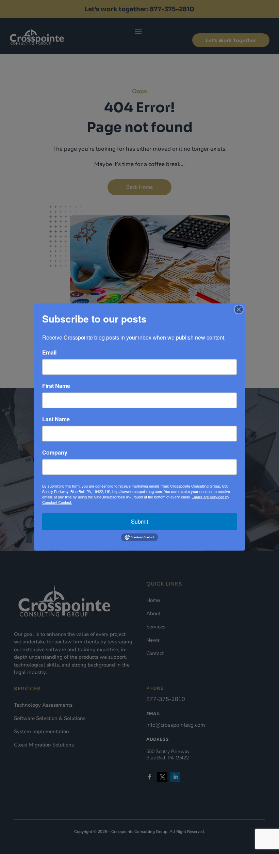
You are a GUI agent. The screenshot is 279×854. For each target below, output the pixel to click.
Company (54, 452)
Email (49, 352)
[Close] (239, 310)
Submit (139, 521)
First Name (56, 386)
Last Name (56, 419)
